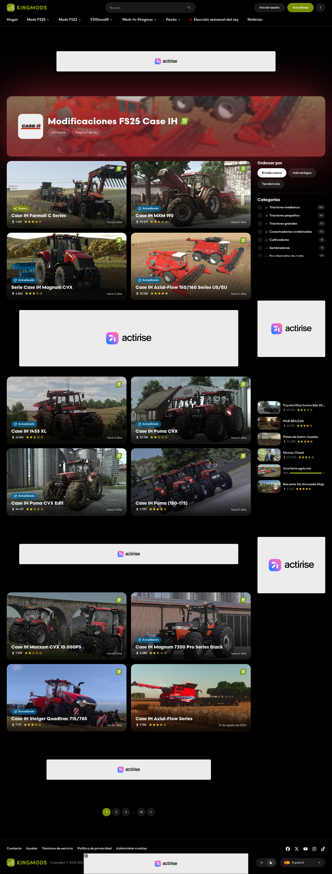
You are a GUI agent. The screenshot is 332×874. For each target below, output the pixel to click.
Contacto (14, 848)
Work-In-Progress (137, 19)
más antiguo (302, 173)
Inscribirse (300, 7)
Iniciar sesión (270, 7)
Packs (171, 19)
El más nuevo (272, 173)
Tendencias (271, 184)
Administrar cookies (131, 848)
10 (141, 812)
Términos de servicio (57, 848)
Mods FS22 (68, 19)
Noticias (255, 19)
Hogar (12, 19)
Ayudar (31, 848)
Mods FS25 (36, 19)
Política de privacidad (94, 848)
